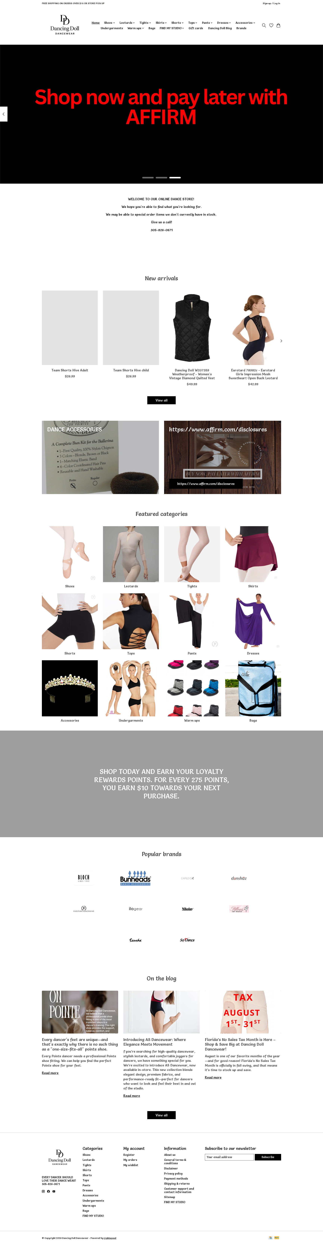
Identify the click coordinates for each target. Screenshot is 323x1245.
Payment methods (176, 1178)
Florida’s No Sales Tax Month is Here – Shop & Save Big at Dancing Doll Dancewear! (240, 1044)
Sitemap (169, 1197)
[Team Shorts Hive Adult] (70, 328)
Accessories (70, 720)
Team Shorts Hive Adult (69, 370)
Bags (152, 28)
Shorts (69, 653)
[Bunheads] (135, 878)
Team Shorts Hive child (131, 370)
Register (129, 1155)
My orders (130, 1160)
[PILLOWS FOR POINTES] (239, 909)
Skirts (253, 586)
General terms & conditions (175, 1161)
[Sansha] (135, 940)
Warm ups (192, 720)
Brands (241, 28)
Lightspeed (110, 1238)
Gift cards (196, 28)
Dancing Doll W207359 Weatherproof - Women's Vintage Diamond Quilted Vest (192, 374)
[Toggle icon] (264, 25)
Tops (131, 653)
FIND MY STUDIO (93, 1216)
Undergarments (112, 28)
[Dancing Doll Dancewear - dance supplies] (65, 25)
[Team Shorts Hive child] (131, 328)
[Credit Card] (270, 1238)
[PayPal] (276, 1238)
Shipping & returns (177, 1183)
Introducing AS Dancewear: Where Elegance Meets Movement (154, 1042)
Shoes (69, 586)
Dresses (253, 653)
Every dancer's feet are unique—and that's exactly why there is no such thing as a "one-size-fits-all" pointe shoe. (80, 1044)
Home (96, 22)
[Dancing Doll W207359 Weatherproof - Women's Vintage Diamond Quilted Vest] (192, 328)
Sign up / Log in (271, 3)
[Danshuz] (239, 878)
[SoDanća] (187, 940)
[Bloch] (83, 878)
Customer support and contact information (179, 1190)
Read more (50, 1073)
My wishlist (130, 1165)
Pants (192, 653)
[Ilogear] (135, 909)
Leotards (131, 586)
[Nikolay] (187, 909)
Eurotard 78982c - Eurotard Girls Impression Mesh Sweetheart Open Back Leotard (253, 374)
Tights (192, 586)
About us (169, 1155)
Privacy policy (173, 1173)
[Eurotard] (83, 909)
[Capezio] (187, 878)
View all (161, 400)
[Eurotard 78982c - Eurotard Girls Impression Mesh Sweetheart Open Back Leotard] (253, 328)
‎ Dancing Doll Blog (219, 28)
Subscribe (268, 1157)
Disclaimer (171, 1168)
